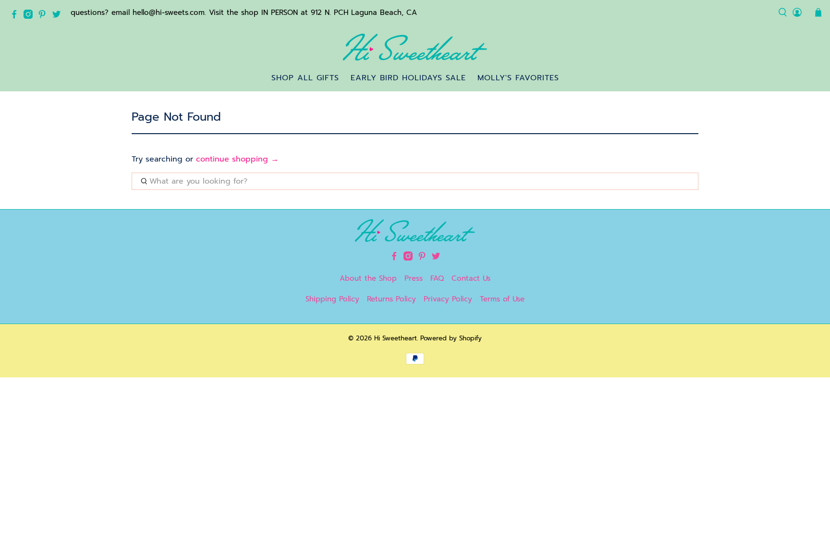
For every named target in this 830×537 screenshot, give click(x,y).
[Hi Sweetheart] (415, 47)
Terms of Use (502, 299)
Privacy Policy (448, 299)
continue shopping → (237, 159)
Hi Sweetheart (395, 338)
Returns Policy (391, 299)
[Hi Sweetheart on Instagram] (30, 16)
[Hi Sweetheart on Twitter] (59, 16)
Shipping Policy (332, 299)
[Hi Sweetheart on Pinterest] (44, 16)
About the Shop (368, 278)
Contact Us (471, 278)
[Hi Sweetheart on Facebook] (17, 16)
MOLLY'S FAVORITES (518, 78)
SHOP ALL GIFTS (305, 78)
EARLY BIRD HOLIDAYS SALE (408, 78)
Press (413, 278)
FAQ (437, 278)
